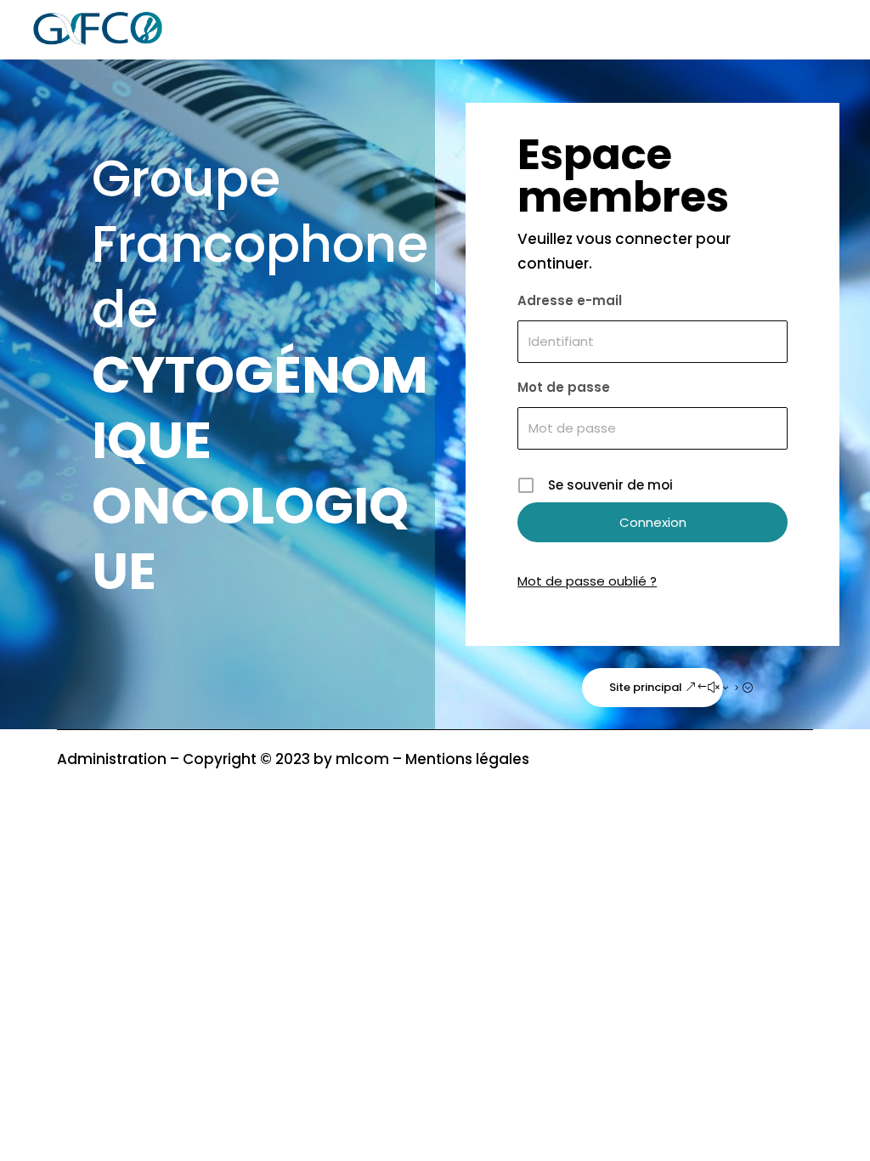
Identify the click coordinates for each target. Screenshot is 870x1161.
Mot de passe (563, 387)
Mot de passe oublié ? (587, 581)
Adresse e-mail (569, 300)
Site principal (645, 687)
